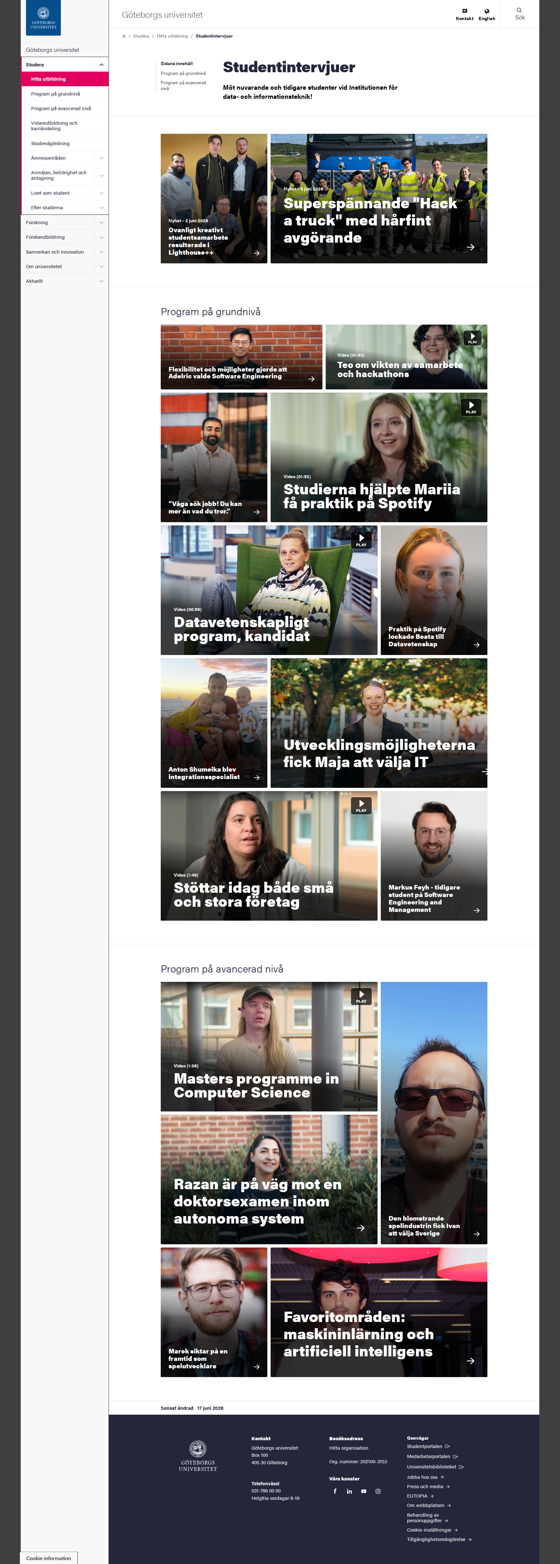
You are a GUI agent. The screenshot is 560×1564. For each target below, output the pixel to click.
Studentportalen (429, 1445)
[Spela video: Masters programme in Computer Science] (269, 1046)
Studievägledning (50, 143)
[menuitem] (464, 15)
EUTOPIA (418, 1495)
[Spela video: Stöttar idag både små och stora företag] (269, 856)
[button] (519, 14)
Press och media (426, 1486)
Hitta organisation (348, 1447)
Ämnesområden (48, 157)
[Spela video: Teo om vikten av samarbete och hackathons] (406, 357)
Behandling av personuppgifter (425, 1517)
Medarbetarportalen (433, 1455)
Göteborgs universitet (52, 49)
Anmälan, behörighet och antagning (59, 175)
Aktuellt (34, 280)
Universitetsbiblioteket (436, 1466)
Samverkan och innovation (55, 251)
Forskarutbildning (45, 236)
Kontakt (464, 18)
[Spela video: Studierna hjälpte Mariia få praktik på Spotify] (379, 457)
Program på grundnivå (55, 93)
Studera (35, 64)
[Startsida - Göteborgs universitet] (65, 21)
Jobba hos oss (423, 1476)
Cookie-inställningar (430, 1529)
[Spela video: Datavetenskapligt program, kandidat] (269, 590)
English (487, 18)
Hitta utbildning (48, 78)
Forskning (37, 222)
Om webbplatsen (426, 1504)
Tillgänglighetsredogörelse (437, 1538)
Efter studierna (47, 207)
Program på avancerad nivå (61, 108)
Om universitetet (44, 266)
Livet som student (50, 192)
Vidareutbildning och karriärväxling (54, 125)
